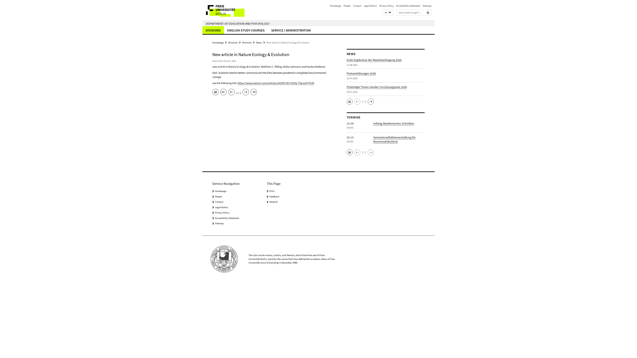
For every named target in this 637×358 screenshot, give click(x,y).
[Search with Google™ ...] (428, 12)
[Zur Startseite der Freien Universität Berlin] (230, 10)
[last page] (253, 92)
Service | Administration (291, 30)
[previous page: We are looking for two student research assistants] (231, 92)
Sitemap (427, 5)
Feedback (274, 196)
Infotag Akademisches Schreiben (393, 123)
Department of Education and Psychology (237, 24)
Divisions (213, 30)
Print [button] (271, 191)
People (347, 5)
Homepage (335, 5)
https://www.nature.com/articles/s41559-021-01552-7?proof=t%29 (276, 83)
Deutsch (273, 201)
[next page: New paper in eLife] (246, 92)
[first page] (223, 92)
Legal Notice (370, 5)
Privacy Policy (386, 5)
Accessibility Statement (408, 5)
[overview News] (215, 92)
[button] (388, 13)
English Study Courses (246, 30)
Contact (357, 5)
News (259, 42)
